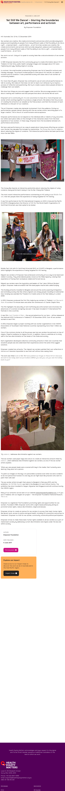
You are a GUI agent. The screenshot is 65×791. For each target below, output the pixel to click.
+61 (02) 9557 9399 (12, 776)
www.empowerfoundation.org (46, 493)
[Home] (10, 2)
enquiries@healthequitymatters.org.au (18, 778)
